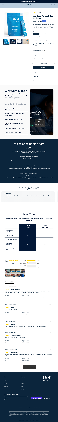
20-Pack (44, 34)
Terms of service (37, 407)
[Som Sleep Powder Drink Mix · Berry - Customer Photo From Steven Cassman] (22, 271)
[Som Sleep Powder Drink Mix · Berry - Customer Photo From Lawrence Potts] (12, 271)
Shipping (6, 386)
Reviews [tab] (7, 282)
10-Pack (36, 34)
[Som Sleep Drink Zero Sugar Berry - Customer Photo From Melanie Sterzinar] (7, 275)
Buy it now (43, 67)
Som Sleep (23, 407)
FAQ (22, 380)
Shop (5, 380)
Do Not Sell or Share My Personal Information (29, 408)
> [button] (29, 367)
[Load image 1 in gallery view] (6, 42)
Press (22, 383)
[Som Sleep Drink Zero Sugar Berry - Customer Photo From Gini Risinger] (22, 275)
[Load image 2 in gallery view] (13, 42)
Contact (5, 383)
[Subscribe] (27, 398)
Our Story (23, 389)
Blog (22, 386)
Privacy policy (30, 407)
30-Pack (36, 37)
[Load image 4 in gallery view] (26, 42)
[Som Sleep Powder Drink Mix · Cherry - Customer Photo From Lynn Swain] (7, 271)
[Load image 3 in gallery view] (19, 42)
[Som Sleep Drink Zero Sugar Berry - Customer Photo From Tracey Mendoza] (12, 275)
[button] (3, 5)
